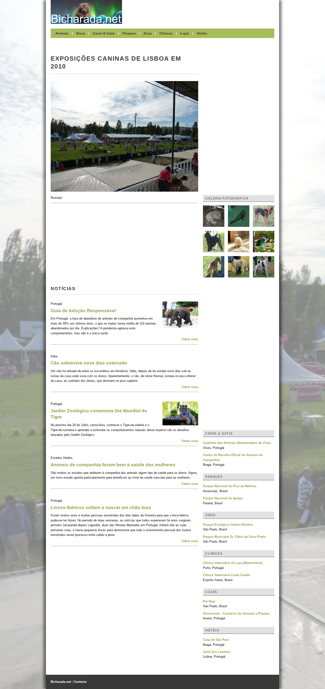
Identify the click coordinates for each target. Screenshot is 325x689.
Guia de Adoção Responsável (83, 310)
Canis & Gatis (104, 33)
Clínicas (165, 33)
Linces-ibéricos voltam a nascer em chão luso (101, 507)
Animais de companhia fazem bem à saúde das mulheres (113, 464)
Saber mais (190, 339)
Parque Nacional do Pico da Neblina (229, 486)
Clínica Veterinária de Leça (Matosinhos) (232, 563)
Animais (62, 33)
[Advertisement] (200, 12)
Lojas (184, 33)
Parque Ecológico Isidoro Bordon (228, 524)
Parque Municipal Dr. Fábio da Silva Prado (234, 537)
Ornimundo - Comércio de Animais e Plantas (236, 613)
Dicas (80, 33)
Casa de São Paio (216, 639)
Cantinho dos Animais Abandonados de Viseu (237, 443)
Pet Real (209, 601)
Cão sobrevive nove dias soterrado (89, 362)
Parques (129, 33)
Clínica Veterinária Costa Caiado (226, 575)
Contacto (80, 682)
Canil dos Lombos (216, 652)
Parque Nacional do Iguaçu (223, 498)
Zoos (147, 33)
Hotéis (202, 33)
